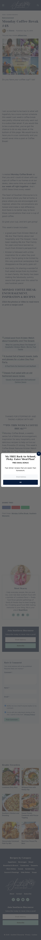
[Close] (39, 454)
